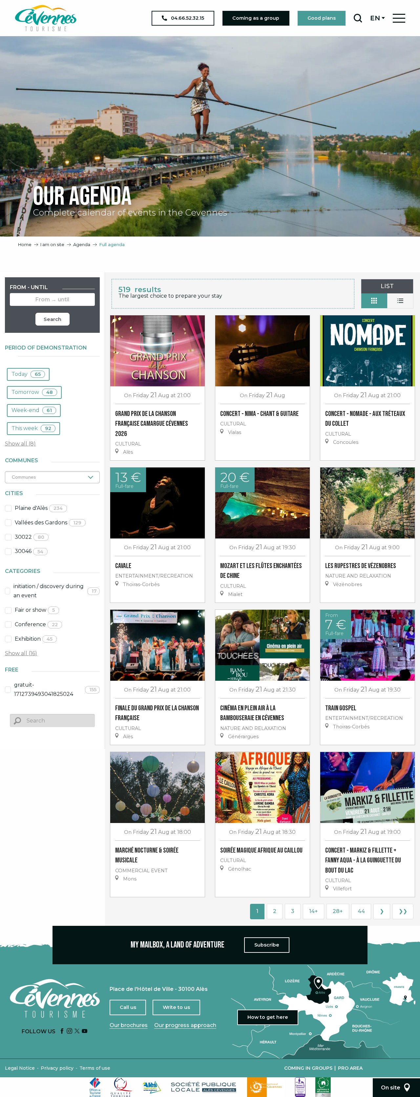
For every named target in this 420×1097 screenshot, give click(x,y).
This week (31, 428)
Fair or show (35, 610)
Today (26, 374)
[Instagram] (69, 1031)
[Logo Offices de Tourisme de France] (95, 1087)
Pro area (350, 1068)
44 (361, 911)
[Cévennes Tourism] (45, 18)
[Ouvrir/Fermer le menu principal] (399, 18)
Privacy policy (57, 1068)
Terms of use (94, 1068)
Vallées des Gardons (48, 522)
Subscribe (266, 945)
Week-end (31, 410)
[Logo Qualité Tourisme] (122, 1087)
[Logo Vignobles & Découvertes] (323, 1087)
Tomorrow (32, 392)
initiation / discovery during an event (55, 591)
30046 (29, 551)
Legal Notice (20, 1068)
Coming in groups (308, 1068)
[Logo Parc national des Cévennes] (266, 1087)
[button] (358, 18)
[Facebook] (62, 1031)
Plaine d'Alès (39, 508)
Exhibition (33, 639)
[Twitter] (77, 1031)
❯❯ (403, 911)
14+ (313, 911)
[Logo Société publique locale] (204, 1087)
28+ (338, 911)
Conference (36, 624)
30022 (29, 537)
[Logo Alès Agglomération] (152, 1087)
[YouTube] (84, 1031)
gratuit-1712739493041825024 (55, 689)
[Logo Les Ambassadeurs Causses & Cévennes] (300, 1087)
